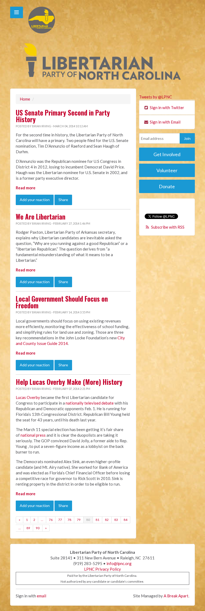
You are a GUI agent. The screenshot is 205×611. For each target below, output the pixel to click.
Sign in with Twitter (166, 107)
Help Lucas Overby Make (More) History (69, 382)
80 (88, 520)
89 (28, 528)
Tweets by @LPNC (155, 96)
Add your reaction (35, 199)
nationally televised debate (90, 403)
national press (33, 435)
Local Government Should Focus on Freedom (62, 302)
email (41, 595)
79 (79, 520)
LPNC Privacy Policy (102, 569)
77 (60, 520)
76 (51, 520)
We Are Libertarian (40, 216)
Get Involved (166, 154)
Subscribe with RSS (167, 227)
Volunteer (167, 170)
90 (38, 528)
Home (25, 99)
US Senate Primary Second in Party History (63, 116)
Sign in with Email (164, 122)
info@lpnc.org (119, 563)
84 (125, 520)
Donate (167, 186)
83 (116, 520)
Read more (26, 187)
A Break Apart (176, 595)
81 (97, 520)
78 (69, 520)
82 (107, 520)
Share (63, 199)
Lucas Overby (28, 397)
